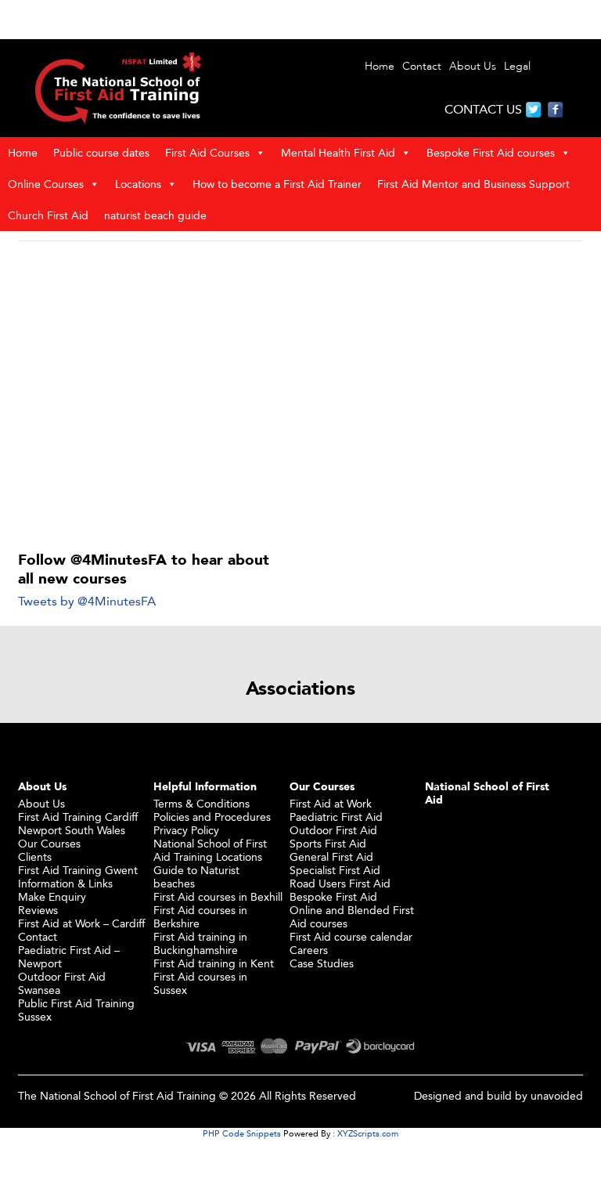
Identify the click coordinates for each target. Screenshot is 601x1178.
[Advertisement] (300, 368)
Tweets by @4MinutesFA (87, 601)
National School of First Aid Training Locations (210, 850)
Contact (421, 66)
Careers (309, 949)
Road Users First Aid (340, 883)
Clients (35, 856)
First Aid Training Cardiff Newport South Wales (78, 823)
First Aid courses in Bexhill (218, 896)
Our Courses (49, 843)
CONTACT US (483, 109)
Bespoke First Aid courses (490, 152)
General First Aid (331, 856)
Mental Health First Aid (338, 152)
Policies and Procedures (212, 816)
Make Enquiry (52, 896)
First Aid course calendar (351, 936)
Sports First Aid (328, 843)
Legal (517, 66)
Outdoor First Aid (333, 830)
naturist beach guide (155, 215)
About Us (472, 66)
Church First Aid (48, 215)
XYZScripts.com (367, 1133)
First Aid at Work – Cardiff (81, 923)
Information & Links (65, 883)
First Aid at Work (331, 803)
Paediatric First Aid (336, 816)
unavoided (557, 1095)
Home (379, 66)
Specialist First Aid (335, 869)
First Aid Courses (207, 152)
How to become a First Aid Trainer (277, 183)
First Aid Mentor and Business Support (473, 183)
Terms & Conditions (201, 803)
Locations (138, 183)
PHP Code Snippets (242, 1133)
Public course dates (101, 152)
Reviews (38, 909)
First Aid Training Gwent (78, 869)
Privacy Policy (186, 830)
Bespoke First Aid (333, 896)
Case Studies (322, 963)
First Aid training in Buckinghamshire (200, 943)
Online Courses (46, 183)
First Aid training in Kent (213, 963)
